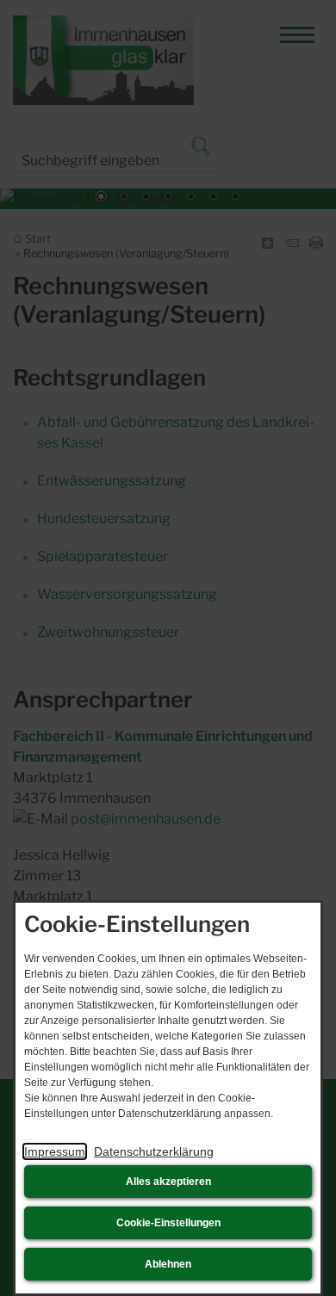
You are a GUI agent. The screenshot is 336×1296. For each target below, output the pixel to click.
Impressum (54, 1151)
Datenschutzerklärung (154, 1151)
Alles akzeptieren (168, 1182)
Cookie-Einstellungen (168, 1223)
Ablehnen (168, 1264)
